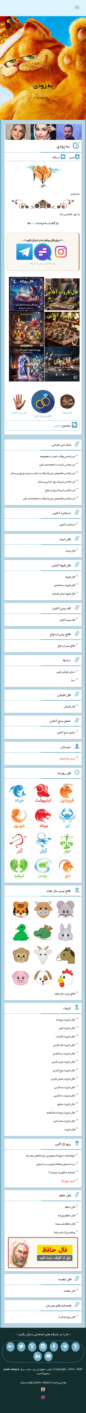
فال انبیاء (70, 550)
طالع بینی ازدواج (66, 645)
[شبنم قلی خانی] (18, 133)
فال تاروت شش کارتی (63, 1079)
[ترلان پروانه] (43, 133)
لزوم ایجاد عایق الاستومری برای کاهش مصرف (50, 1155)
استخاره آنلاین (67, 524)
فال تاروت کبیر (66, 1028)
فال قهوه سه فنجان (64, 585)
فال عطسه (69, 1291)
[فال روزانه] (26, 295)
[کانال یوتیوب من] (48, 1356)
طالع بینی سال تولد (64, 993)
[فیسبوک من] (54, 1347)
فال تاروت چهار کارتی (63, 1062)
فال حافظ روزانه (66, 1215)
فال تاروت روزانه (65, 1019)
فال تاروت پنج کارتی (64, 1070)
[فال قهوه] (62, 330)
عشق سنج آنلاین (66, 732)
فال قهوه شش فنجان (63, 593)
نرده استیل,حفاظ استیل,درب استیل (55, 1164)
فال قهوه (70, 576)
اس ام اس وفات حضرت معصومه (57, 456)
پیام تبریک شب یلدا (64, 1232)
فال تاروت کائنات (65, 1036)
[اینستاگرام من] (43, 1347)
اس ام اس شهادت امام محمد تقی (57, 464)
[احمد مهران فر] (69, 133)
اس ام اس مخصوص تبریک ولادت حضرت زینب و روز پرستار (42, 473)
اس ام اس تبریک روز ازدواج (60, 490)
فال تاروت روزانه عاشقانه (61, 1112)
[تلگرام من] (65, 1347)
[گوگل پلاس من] (10, 1347)
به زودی (43, 85)
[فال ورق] (26, 365)
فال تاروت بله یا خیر (64, 1121)
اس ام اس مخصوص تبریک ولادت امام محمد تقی (49, 498)
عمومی (57, 425)
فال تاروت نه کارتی (64, 1087)
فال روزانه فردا (66, 1316)
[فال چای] (62, 365)
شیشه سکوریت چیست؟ (61, 1172)
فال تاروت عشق (66, 1104)
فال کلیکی (69, 706)
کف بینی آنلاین (67, 619)
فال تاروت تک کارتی (64, 1045)
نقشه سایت (26, 1382)
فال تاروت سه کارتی (64, 1053)
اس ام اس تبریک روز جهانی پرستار (56, 481)
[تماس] (32, 1347)
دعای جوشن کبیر (65, 672)
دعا (33, 222)
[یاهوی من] (75, 1347)
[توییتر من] (21, 1347)
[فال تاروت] (62, 295)
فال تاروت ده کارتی (64, 1095)
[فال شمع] (26, 330)
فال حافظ (70, 1207)
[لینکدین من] (37, 1356)
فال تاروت (69, 1129)
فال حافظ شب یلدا (65, 1224)
